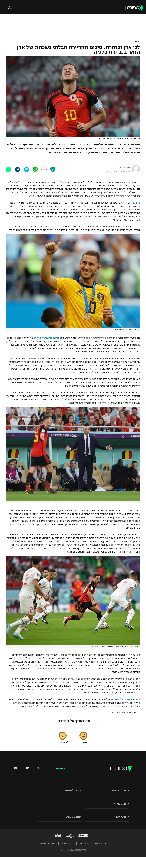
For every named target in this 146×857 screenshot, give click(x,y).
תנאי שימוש (67, 843)
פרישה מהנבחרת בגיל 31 (46, 338)
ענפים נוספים (73, 816)
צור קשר (84, 843)
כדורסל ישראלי (120, 816)
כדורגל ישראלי (120, 790)
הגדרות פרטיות (47, 843)
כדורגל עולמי (121, 803)
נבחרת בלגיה (116, 712)
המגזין (137, 42)
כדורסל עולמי (73, 790)
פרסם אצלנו (100, 843)
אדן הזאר (135, 203)
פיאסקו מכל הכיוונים (122, 699)
